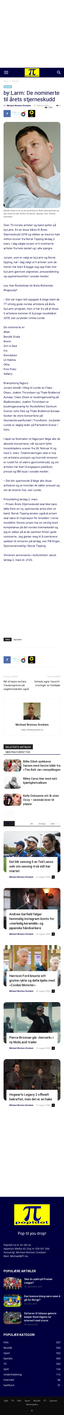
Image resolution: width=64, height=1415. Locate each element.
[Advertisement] (32, 34)
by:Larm (18, 639)
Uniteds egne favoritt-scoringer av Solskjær (47, 683)
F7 (45, 1400)
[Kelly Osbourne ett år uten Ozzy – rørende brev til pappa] (12, 800)
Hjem (6, 81)
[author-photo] (32, 719)
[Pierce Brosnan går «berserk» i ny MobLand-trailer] (32, 1022)
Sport (27, 1400)
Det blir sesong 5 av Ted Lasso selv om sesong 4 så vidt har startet (31, 866)
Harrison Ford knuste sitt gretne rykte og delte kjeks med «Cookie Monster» (32, 980)
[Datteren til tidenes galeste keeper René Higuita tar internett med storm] (12, 1318)
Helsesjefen (32, 1404)
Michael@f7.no (19, 1256)
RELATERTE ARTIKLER (18, 747)
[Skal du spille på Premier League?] (12, 1283)
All (31, 823)
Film (19, 1400)
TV (12, 1400)
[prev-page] (6, 813)
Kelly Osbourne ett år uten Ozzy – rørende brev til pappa (41, 800)
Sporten (53, 1400)
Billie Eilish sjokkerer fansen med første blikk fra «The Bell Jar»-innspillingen (41, 765)
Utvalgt (42, 823)
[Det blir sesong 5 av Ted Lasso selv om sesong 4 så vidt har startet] (32, 851)
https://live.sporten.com (31, 113)
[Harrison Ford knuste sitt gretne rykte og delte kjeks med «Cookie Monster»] (32, 965)
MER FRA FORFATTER (18, 752)
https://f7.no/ (15, 113)
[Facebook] (7, 113)
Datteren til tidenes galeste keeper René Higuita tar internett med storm (40, 1317)
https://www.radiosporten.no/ (23, 113)
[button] (6, 72)
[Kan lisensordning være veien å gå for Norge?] (12, 1300)
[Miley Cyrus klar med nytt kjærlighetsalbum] (12, 783)
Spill (6, 1400)
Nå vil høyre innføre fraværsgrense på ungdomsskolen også (16, 685)
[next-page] (11, 813)
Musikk (15, 81)
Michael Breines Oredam (19, 105)
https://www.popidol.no (32, 729)
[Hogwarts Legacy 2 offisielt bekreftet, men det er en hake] (32, 1080)
